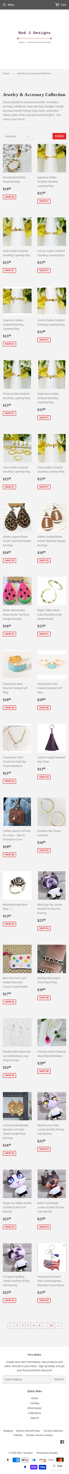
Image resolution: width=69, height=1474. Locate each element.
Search (34, 1417)
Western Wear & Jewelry (39, 1435)
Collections (34, 1413)
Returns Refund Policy (28, 1430)
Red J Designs (25, 1452)
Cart (63, 4)
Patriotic (18, 1435)
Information (34, 1408)
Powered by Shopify (47, 1452)
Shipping (8, 1430)
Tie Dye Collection (53, 1430)
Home (6, 73)
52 (51, 1325)
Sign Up (59, 1379)
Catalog (34, 1403)
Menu (11, 4)
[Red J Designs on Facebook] (62, 1442)
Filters (59, 136)
